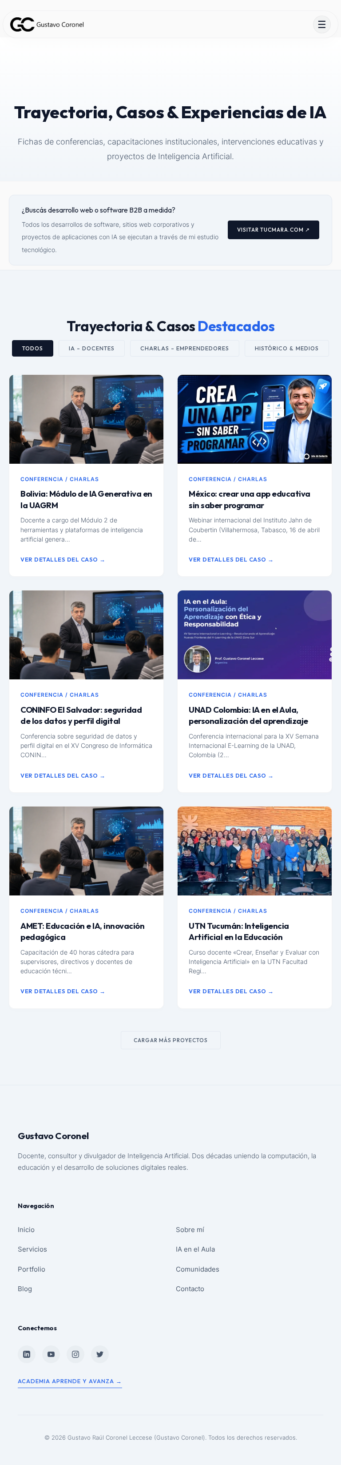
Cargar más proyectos (171, 1040)
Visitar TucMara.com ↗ (273, 229)
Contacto (190, 1288)
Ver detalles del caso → (63, 559)
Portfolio (31, 1269)
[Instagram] (75, 1354)
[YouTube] (51, 1354)
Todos (32, 348)
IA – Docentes (92, 348)
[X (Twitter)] (100, 1354)
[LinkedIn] (27, 1354)
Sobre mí (190, 1229)
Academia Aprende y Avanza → (70, 1381)
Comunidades (197, 1269)
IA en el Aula (195, 1249)
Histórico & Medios (287, 348)
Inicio (26, 1229)
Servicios (32, 1249)
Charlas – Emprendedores (184, 348)
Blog (25, 1288)
